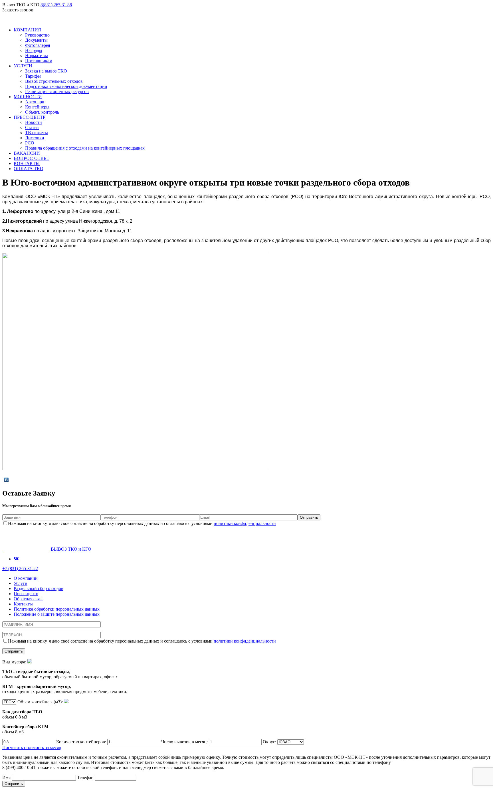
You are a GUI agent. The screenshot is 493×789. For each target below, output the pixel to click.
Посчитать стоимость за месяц (31, 747)
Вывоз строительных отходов (54, 81)
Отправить (14, 784)
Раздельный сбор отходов (38, 588)
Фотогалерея (37, 45)
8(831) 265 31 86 (56, 4)
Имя (7, 777)
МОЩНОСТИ (28, 96)
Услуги (20, 583)
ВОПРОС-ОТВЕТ (31, 158)
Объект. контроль (42, 112)
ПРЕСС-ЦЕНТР (29, 117)
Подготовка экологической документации (66, 86)
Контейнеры (37, 106)
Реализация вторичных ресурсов (57, 91)
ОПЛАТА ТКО (28, 168)
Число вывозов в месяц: (185, 741)
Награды (33, 50)
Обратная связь (28, 598)
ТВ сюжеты (36, 132)
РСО (29, 142)
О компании (26, 578)
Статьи (32, 127)
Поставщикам (38, 60)
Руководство (37, 35)
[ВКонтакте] (6, 480)
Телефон (86, 777)
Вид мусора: (64, 676)
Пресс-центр (26, 593)
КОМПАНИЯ (27, 29)
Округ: (270, 741)
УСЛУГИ (23, 65)
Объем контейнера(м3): (33, 716)
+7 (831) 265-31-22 (20, 568)
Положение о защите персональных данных (57, 614)
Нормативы (36, 55)
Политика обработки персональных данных (57, 609)
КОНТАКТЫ (27, 163)
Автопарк (34, 101)
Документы (36, 40)
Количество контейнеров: (81, 741)
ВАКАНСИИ (27, 153)
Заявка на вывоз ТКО (46, 71)
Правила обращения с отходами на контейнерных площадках (85, 148)
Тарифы (33, 76)
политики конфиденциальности (245, 523)
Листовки (34, 137)
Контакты (23, 603)
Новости (33, 122)
